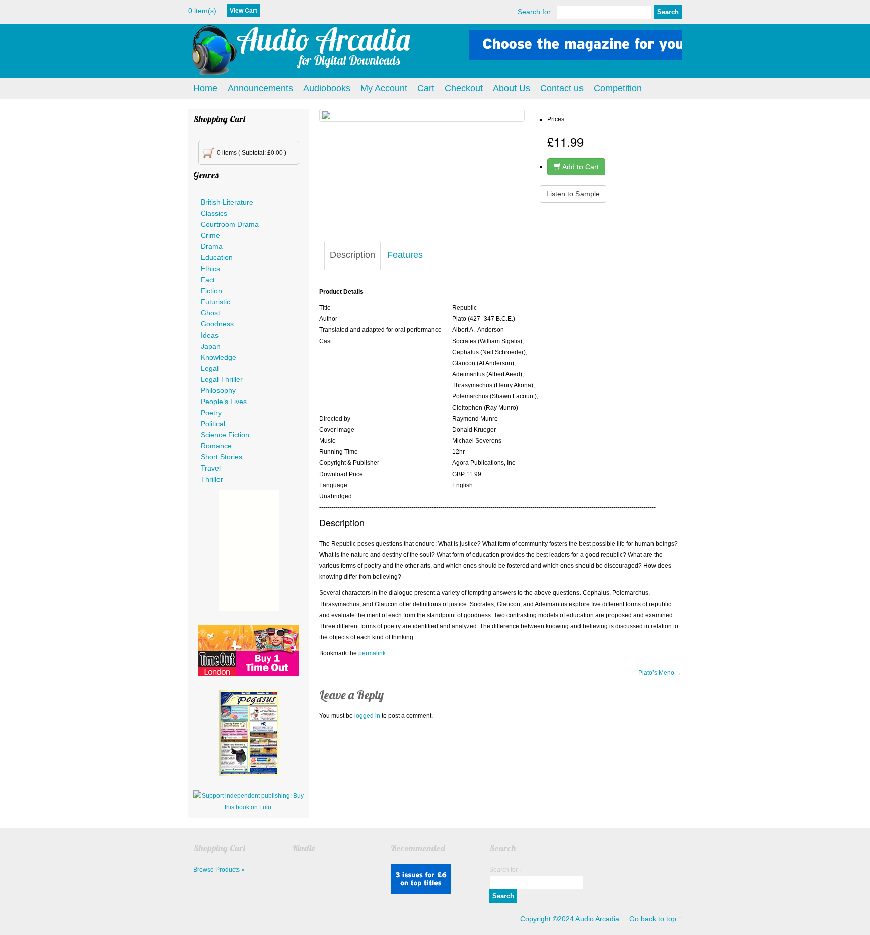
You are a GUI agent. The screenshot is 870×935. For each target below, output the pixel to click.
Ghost (210, 313)
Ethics (210, 268)
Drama (212, 246)
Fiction (211, 291)
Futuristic (215, 302)
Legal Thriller (222, 379)
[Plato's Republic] (422, 115)
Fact (208, 280)
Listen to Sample (573, 194)
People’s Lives (224, 401)
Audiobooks (326, 88)
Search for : (536, 12)
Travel (211, 468)
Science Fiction (225, 435)
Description (352, 255)
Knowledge (218, 357)
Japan (211, 346)
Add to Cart (580, 167)
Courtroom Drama (230, 224)
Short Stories (221, 457)
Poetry (211, 413)
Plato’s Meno (656, 672)
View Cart (243, 10)
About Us (511, 88)
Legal (210, 368)
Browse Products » (219, 869)
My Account (383, 88)
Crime (210, 235)
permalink (372, 653)
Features (405, 255)
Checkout (464, 88)
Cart (425, 88)
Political (213, 424)
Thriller (212, 479)
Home (205, 88)
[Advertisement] (249, 550)
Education (217, 257)
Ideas (210, 335)
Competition (618, 88)
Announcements (260, 88)
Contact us (562, 88)
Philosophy (218, 390)
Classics (214, 213)
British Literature (227, 202)
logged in (367, 715)
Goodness (217, 324)
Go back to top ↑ (655, 919)
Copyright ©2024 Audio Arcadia (569, 919)
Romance (216, 446)
